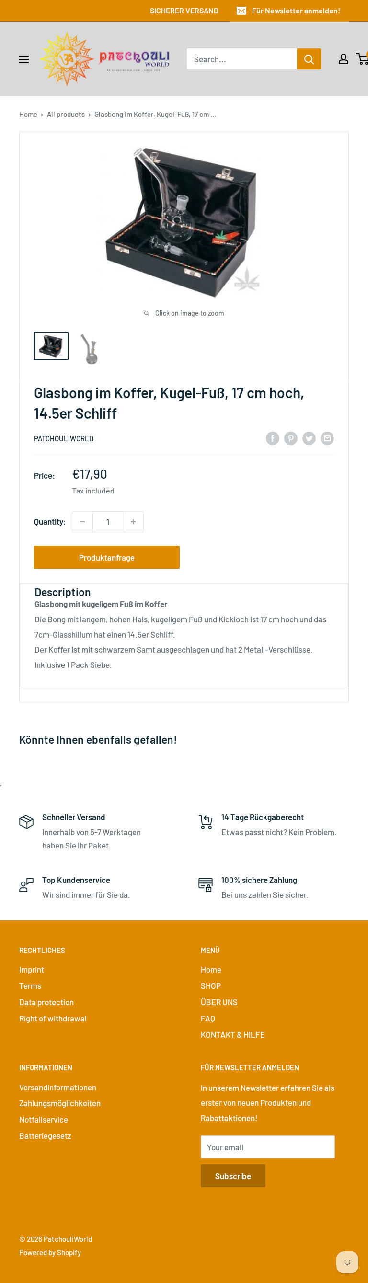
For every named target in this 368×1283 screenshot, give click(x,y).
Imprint (31, 969)
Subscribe (233, 1175)
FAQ (208, 1018)
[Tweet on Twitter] (309, 437)
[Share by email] (327, 437)
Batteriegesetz (45, 1135)
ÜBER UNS (219, 1002)
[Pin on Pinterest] (291, 437)
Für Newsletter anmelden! (296, 10)
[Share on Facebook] (272, 437)
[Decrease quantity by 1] (82, 522)
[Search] (309, 58)
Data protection (46, 1002)
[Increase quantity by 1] (133, 522)
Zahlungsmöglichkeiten (60, 1103)
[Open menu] (24, 59)
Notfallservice (43, 1119)
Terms (30, 985)
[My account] (343, 59)
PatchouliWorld (63, 438)
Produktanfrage (107, 557)
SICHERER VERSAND (184, 10)
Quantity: (50, 521)
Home (28, 114)
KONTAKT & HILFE (233, 1034)
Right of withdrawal (53, 1018)
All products (66, 114)
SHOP (211, 985)
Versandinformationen (57, 1087)
